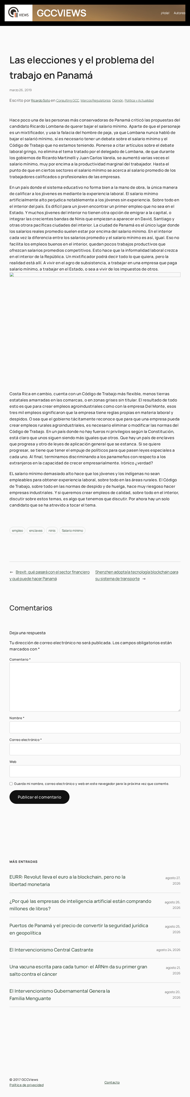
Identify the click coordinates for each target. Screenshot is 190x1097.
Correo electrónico (26, 739)
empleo (17, 530)
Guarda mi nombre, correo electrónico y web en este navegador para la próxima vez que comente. (91, 783)
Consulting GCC (67, 100)
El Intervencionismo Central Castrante (51, 950)
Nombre (17, 718)
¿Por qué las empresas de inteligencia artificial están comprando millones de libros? (80, 905)
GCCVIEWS (61, 12)
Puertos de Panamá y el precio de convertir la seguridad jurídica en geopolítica (79, 929)
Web (13, 761)
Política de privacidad (27, 1085)
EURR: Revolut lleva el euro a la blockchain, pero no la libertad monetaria (67, 880)
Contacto (112, 1082)
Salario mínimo (72, 530)
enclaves (35, 530)
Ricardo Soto (40, 100)
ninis (52, 530)
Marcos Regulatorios (96, 100)
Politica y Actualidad (139, 100)
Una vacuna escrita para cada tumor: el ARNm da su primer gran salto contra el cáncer (78, 970)
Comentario (20, 659)
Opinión (117, 100)
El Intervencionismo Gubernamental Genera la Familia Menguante (60, 994)
